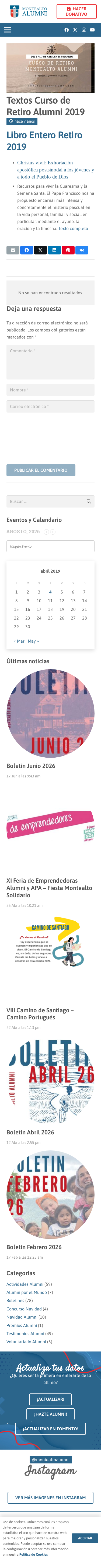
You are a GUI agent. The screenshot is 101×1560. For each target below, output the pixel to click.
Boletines (15, 1300)
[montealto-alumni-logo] (28, 11)
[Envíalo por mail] (12, 250)
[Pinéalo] (68, 250)
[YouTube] (92, 29)
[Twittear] (40, 250)
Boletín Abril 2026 (30, 1132)
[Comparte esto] (26, 250)
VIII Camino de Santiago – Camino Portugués (40, 1014)
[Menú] (7, 30)
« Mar (19, 641)
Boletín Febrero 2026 (34, 1246)
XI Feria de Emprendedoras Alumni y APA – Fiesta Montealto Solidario (49, 888)
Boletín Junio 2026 (30, 765)
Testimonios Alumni (25, 1333)
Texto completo (73, 228)
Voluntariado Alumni (26, 1341)
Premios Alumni (21, 1325)
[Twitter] (75, 29)
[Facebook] (66, 29)
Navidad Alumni (21, 1317)
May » (33, 641)
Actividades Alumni (24, 1284)
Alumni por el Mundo (26, 1292)
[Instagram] (83, 29)
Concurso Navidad (24, 1308)
